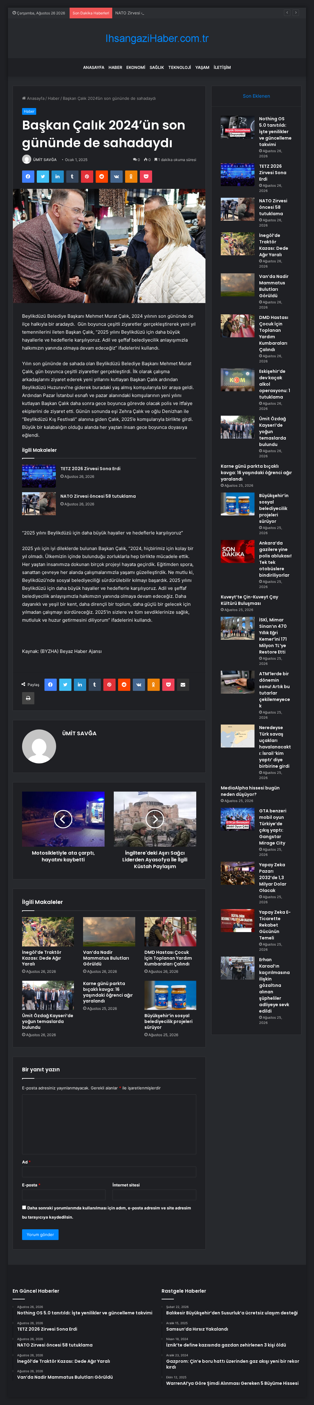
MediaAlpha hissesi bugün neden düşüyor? (250, 791)
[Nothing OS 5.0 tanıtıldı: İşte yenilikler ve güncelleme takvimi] (238, 127)
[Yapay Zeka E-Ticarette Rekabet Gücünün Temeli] (238, 920)
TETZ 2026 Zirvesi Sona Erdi (90, 469)
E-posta (31, 1184)
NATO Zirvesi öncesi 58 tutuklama (147, 12)
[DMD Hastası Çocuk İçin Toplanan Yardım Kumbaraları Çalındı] (170, 931)
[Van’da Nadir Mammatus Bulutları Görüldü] (109, 931)
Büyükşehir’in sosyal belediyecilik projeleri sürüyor (168, 1021)
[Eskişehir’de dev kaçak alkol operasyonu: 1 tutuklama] (238, 379)
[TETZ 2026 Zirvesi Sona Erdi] (39, 476)
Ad (26, 1162)
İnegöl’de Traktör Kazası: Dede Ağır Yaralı (41, 958)
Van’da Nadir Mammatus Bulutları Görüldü (106, 958)
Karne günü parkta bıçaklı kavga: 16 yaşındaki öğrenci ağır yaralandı (108, 992)
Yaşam (202, 67)
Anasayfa (93, 67)
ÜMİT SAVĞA (45, 159)
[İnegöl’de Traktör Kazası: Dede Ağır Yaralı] (48, 931)
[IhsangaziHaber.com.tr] (157, 38)
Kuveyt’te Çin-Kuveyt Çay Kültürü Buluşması (249, 600)
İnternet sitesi (126, 1184)
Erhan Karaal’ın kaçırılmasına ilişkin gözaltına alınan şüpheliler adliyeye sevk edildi (274, 985)
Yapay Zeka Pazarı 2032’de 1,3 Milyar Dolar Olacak (272, 878)
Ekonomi (135, 67)
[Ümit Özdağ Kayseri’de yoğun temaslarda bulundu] (48, 995)
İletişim (222, 67)
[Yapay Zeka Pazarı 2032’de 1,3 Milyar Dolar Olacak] (238, 873)
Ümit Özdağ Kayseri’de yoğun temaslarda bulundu (47, 1021)
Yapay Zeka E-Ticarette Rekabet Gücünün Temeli (275, 925)
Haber (115, 67)
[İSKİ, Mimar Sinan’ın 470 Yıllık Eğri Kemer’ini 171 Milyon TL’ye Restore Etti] (238, 628)
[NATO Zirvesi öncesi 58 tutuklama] (39, 503)
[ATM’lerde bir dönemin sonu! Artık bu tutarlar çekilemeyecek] (238, 682)
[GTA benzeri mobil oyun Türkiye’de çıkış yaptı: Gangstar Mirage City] (238, 819)
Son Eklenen (256, 96)
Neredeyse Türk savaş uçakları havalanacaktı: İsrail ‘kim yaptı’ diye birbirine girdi (275, 747)
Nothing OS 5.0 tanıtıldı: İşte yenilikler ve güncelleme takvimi (275, 132)
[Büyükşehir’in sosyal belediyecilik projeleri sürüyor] (170, 995)
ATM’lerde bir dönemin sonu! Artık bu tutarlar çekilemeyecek (274, 690)
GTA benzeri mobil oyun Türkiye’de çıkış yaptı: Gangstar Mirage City (272, 827)
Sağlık (157, 67)
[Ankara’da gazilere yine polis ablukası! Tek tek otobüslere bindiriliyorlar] (238, 551)
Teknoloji (179, 67)
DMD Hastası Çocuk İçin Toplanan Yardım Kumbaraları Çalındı (168, 958)
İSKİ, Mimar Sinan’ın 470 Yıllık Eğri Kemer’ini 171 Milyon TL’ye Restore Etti (273, 636)
